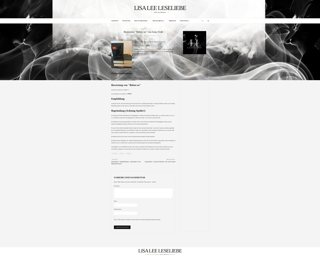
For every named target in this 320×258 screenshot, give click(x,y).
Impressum (172, 20)
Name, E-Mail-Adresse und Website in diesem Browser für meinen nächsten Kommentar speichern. (137, 219)
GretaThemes (172, 254)
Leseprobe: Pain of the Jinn (190, 66)
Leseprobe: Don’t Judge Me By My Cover (194, 72)
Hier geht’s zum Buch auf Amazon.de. (154, 49)
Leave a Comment (152, 35)
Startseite (114, 20)
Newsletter (126, 20)
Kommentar (117, 186)
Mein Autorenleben (140, 20)
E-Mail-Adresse (118, 209)
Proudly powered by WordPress (152, 254)
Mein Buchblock (158, 20)
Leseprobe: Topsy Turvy (190, 59)
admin (135, 35)
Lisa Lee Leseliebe (160, 8)
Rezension (143, 29)
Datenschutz (184, 20)
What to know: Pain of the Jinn (191, 69)
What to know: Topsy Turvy (191, 63)
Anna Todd (114, 153)
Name (116, 201)
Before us (122, 153)
